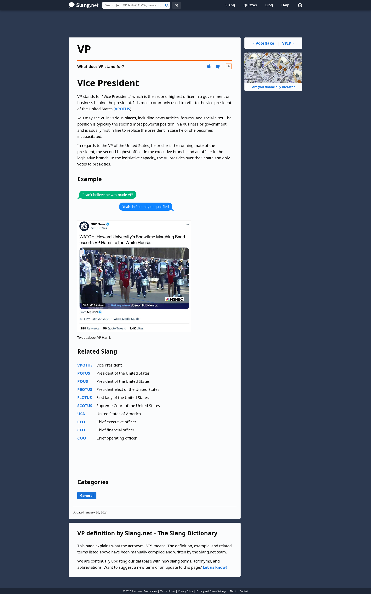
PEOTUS (84, 389)
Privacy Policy (185, 591)
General (87, 495)
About (233, 591)
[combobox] (136, 5)
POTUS (83, 373)
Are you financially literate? (273, 87)
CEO (81, 421)
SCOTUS (84, 405)
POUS (82, 381)
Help (285, 5)
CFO (81, 430)
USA (81, 413)
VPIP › (288, 43)
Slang (230, 5)
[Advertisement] (185, 24)
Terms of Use (167, 591)
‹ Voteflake (263, 43)
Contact (244, 591)
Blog (269, 5)
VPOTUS (122, 108)
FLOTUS (84, 397)
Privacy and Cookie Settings (211, 591)
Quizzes (250, 5)
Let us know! (215, 567)
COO (81, 438)
